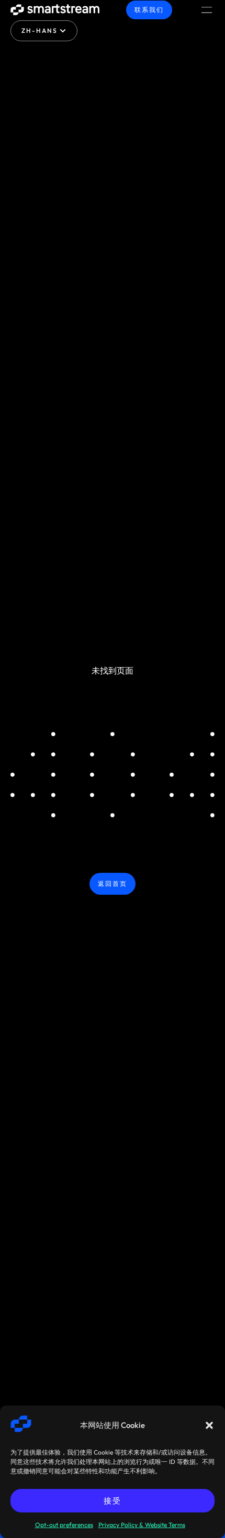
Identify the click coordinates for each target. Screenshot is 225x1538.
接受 (113, 1501)
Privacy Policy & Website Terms (141, 1525)
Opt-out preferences (64, 1525)
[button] (209, 1425)
